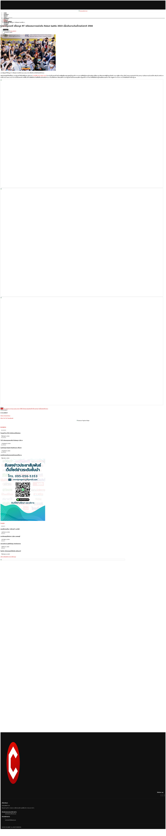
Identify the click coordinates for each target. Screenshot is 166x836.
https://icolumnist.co (5, 415)
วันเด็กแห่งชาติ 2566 (43, 408)
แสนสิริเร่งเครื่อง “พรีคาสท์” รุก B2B (10, 529)
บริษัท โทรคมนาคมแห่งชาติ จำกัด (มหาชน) (29, 408)
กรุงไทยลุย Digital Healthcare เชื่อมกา (11, 448)
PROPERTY (6, 18)
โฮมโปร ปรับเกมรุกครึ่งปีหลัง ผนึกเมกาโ (11, 551)
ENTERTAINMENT (8, 21)
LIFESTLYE (6, 23)
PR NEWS (5, 21)
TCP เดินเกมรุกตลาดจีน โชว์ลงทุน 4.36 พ (12, 440)
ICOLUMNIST (13, 31)
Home (5, 13)
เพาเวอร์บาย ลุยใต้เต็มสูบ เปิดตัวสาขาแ (11, 544)
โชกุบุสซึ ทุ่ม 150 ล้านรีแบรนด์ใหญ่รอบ (10, 433)
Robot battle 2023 (15, 408)
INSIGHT (6, 15)
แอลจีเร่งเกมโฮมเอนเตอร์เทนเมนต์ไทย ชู (11, 455)
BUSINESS (6, 14)
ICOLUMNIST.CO (7, 408)
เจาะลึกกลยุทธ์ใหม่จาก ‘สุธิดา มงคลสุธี (10, 536)
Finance (6, 20)
